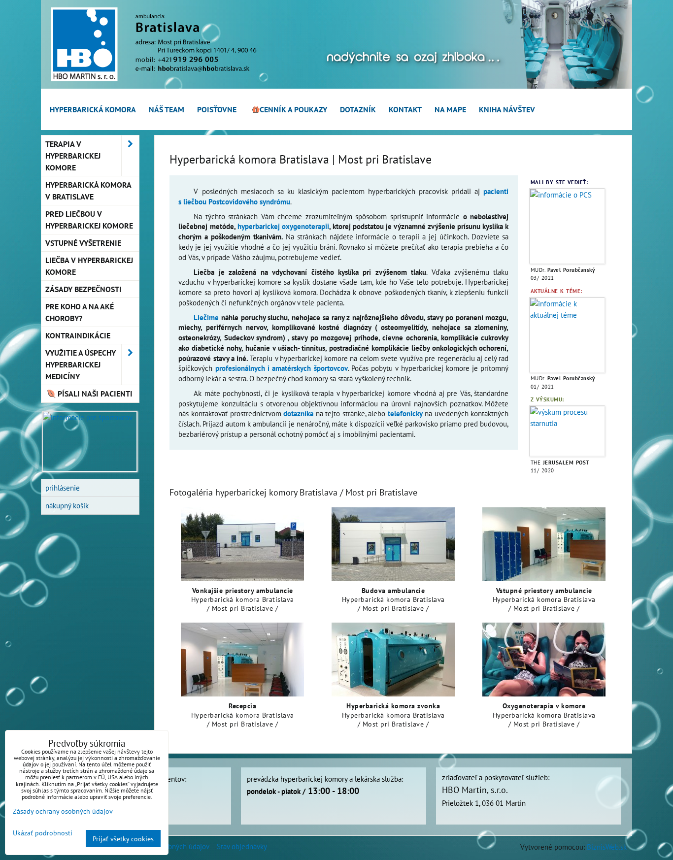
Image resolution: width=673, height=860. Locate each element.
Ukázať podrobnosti (42, 833)
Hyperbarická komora (93, 109)
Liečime (206, 317)
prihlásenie (62, 488)
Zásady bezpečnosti (83, 289)
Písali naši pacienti (94, 393)
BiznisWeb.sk (607, 847)
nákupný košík (67, 505)
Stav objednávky (242, 846)
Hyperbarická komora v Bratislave (88, 190)
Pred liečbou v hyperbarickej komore (89, 220)
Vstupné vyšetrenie (83, 243)
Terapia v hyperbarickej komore (73, 155)
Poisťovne (216, 109)
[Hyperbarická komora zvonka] (393, 659)
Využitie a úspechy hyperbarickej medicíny (80, 364)
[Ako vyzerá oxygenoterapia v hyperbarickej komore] (544, 659)
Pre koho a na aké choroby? (79, 312)
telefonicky (405, 413)
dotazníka (298, 413)
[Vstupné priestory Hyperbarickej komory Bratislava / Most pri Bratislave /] (544, 544)
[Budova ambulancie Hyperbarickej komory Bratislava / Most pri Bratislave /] (393, 544)
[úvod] (336, 86)
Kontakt (405, 109)
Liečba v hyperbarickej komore (89, 266)
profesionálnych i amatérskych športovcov (281, 368)
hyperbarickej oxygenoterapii (283, 226)
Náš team (166, 109)
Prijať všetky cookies (123, 838)
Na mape (450, 109)
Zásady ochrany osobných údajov (63, 811)
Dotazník (358, 109)
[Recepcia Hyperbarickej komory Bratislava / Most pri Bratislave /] (242, 659)
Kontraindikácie (77, 335)
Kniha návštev (507, 109)
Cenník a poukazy (293, 109)
